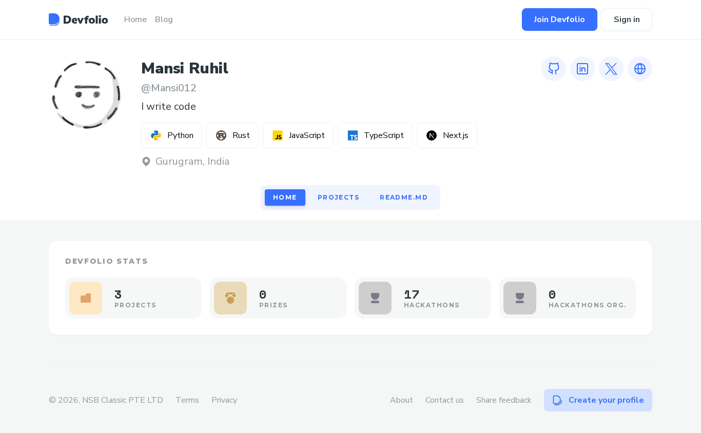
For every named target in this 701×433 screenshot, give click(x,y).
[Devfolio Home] (78, 19)
